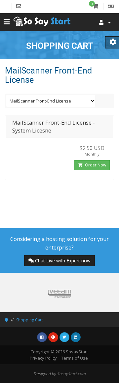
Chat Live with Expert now (63, 260)
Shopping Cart (29, 320)
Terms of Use (74, 358)
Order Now (95, 165)
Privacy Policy (43, 358)
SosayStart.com (71, 373)
